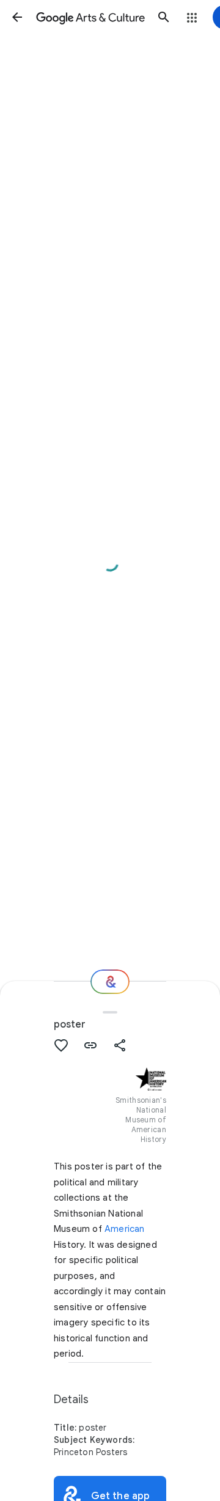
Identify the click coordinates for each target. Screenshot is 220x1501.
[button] (17, 17)
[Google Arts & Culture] (90, 17)
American (125, 1228)
